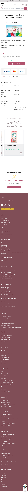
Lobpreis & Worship (6, 453)
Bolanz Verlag (17, 94)
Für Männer (4, 477)
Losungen (3, 445)
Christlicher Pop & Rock (7, 455)
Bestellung (4, 301)
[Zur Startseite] (3, 198)
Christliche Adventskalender (8, 443)
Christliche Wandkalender (7, 434)
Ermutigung (4, 486)
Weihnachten (4, 484)
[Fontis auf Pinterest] (9, 205)
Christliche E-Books (6, 400)
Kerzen (3, 421)
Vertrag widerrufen (7, 208)
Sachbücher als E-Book (7, 407)
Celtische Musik (5, 464)
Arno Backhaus (8, 147)
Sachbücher (4, 321)
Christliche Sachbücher (7, 382)
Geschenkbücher (5, 425)
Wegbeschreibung (6, 222)
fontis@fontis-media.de (7, 294)
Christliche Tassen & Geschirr (8, 416)
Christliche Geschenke (6, 414)
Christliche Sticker (5, 364)
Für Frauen (4, 475)
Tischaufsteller (4, 441)
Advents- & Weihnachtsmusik (8, 462)
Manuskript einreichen (6, 224)
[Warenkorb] (25, 4)
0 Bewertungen (13, 22)
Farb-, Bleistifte (5, 357)
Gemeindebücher (5, 391)
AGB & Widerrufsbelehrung (8, 270)
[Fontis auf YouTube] (2, 205)
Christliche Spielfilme (6, 335)
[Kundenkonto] (23, 4)
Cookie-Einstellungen (6, 276)
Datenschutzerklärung (6, 272)
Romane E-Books (5, 402)
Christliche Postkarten (6, 351)
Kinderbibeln (4, 376)
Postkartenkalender (6, 436)
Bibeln (2, 371)
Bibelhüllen (4, 378)
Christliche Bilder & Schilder (8, 423)
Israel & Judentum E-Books (8, 404)
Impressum (4, 227)
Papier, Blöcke (4, 361)
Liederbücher (4, 389)
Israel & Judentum (5, 325)
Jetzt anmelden (6, 57)
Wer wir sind (4, 218)
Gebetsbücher (4, 387)
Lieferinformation (5, 304)
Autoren (3, 473)
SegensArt (3, 355)
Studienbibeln (4, 373)
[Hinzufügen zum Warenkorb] (21, 153)
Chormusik (4, 457)
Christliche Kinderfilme (7, 341)
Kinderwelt (4, 479)
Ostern (2, 482)
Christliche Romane (6, 316)
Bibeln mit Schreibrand (7, 380)
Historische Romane (6, 319)
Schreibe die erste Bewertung (14, 187)
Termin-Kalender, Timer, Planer (9, 439)
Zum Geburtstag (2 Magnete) (11, 145)
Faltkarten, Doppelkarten (7, 353)
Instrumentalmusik (5, 459)
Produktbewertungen (6, 278)
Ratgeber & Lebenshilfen (7, 323)
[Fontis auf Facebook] (7, 205)
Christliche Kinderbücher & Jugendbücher (12, 327)
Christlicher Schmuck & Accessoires (10, 419)
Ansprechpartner (5, 220)
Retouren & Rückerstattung (8, 306)
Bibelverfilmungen (5, 339)
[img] (3, 22)
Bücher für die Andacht (7, 384)
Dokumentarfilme (5, 337)
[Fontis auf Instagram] (5, 205)
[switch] (25, 490)
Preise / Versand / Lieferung (8, 274)
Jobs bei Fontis (5, 261)
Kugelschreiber (5, 359)
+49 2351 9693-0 (18, 0)
